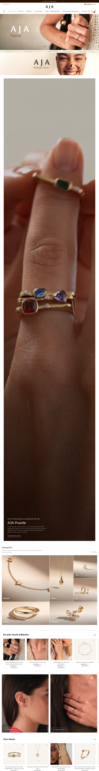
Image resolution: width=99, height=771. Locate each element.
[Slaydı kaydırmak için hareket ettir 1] (41, 46)
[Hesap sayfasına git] (91, 11)
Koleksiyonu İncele (14, 535)
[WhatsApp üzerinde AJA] (95, 4)
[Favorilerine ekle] (23, 640)
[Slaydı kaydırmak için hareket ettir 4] (47, 46)
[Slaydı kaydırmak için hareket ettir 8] (54, 46)
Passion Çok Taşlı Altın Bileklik (85, 662)
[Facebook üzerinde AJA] (85, 4)
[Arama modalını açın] (4, 11)
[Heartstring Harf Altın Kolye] (37, 649)
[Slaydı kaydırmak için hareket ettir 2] (43, 46)
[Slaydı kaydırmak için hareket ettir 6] (50, 46)
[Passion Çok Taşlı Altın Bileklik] (85, 649)
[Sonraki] (63, 1)
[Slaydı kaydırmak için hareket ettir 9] (56, 46)
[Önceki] (36, 1)
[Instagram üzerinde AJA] (87, 4)
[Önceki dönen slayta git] (38, 46)
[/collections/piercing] (49, 32)
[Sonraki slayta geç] (61, 46)
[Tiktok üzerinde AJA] (91, 4)
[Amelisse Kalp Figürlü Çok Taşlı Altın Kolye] (37, 754)
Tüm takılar (94, 552)
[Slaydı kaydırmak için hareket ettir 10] (58, 46)
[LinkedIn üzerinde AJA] (89, 4)
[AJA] (49, 7)
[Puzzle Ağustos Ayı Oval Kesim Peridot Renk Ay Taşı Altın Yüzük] (14, 754)
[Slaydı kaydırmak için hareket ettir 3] (45, 46)
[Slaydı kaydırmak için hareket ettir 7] (52, 46)
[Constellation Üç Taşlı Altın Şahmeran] (61, 649)
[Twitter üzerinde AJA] (93, 4)
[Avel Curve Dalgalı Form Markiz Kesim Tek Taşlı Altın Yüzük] (14, 649)
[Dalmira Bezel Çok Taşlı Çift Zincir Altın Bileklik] (61, 754)
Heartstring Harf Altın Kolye (38, 662)
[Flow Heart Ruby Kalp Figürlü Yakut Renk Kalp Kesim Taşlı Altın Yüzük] (85, 754)
